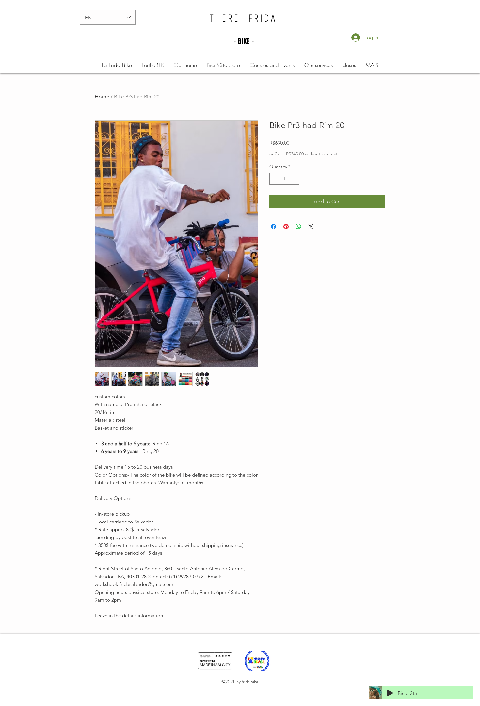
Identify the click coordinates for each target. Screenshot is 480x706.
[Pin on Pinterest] (286, 226)
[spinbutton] (284, 178)
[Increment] (294, 178)
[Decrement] (274, 178)
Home (102, 97)
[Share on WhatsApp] (298, 226)
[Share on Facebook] (274, 226)
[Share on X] (311, 226)
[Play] (390, 693)
